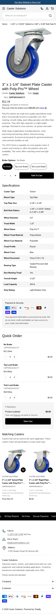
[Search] (50, 15)
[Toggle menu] (3, 8)
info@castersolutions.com (18, 543)
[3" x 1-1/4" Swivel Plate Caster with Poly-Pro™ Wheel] (14, 461)
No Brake (7, 166)
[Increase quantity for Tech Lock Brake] (14, 397)
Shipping (5, 105)
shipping (17, 415)
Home (4, 24)
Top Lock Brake (21, 166)
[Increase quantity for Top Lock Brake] (14, 377)
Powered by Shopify (32, 609)
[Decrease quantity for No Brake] (6, 356)
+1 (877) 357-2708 (15, 534)
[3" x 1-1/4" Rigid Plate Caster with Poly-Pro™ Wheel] (41, 461)
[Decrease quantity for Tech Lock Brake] (6, 397)
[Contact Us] (41, 8)
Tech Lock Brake (38, 166)
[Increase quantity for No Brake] (14, 356)
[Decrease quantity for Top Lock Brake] (6, 377)
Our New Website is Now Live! (27, 2)
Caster (36, 93)
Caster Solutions (16, 8)
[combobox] (28, 15)
